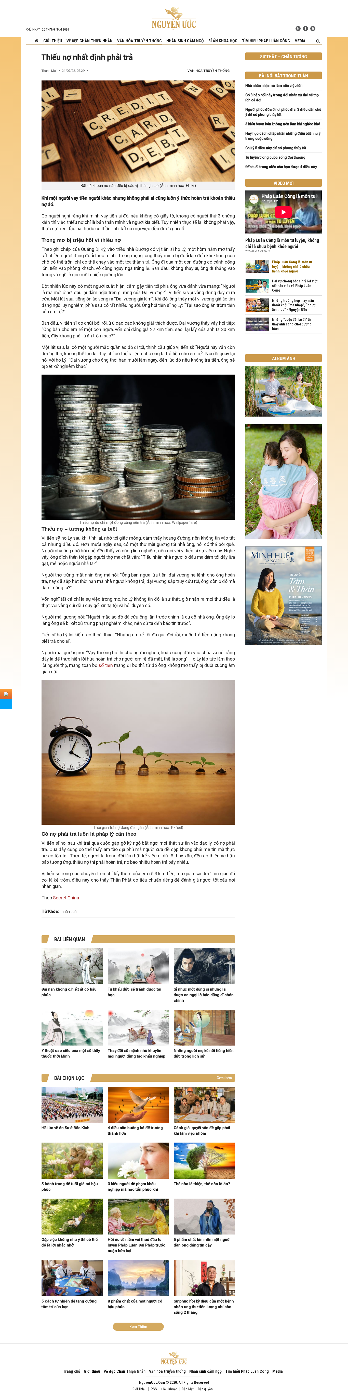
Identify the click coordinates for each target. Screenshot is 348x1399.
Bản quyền (205, 1389)
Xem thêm (224, 1078)
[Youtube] (312, 28)
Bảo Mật (188, 1389)
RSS (154, 1389)
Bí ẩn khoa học (222, 40)
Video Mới (284, 183)
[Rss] (298, 28)
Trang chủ (71, 1371)
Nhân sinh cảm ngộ (185, 40)
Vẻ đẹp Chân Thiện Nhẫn (89, 40)
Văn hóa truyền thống (139, 40)
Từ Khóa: (50, 911)
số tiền (106, 665)
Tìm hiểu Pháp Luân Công (266, 40)
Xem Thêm (138, 1327)
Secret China (66, 897)
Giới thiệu (52, 40)
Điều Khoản (169, 1389)
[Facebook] (305, 28)
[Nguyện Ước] (174, 18)
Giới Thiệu (139, 1389)
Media (300, 40)
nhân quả (69, 912)
